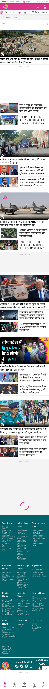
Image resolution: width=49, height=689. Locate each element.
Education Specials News (22, 611)
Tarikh (4, 545)
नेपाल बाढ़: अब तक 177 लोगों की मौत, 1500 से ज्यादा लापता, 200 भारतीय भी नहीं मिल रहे (24, 60)
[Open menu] (1, 12)
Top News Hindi (38, 572)
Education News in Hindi (23, 601)
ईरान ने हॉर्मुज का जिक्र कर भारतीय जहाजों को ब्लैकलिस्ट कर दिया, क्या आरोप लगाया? (32, 108)
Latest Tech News (21, 577)
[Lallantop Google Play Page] (39, 668)
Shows (34, 624)
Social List (6, 543)
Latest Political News (22, 549)
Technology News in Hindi (22, 573)
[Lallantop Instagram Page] (26, 666)
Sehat (4, 546)
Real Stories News (21, 546)
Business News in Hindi (8, 573)
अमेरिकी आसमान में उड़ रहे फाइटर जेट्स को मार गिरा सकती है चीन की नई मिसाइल (33, 233)
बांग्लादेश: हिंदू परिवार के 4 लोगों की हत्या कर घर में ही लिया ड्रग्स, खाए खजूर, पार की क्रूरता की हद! (23, 430)
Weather (35, 628)
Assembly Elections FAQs (7, 614)
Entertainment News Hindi (37, 531)
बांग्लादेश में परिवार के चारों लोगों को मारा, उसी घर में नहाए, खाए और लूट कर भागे (22, 368)
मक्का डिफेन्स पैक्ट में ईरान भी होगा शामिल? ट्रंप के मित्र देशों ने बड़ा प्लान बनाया (33, 440)
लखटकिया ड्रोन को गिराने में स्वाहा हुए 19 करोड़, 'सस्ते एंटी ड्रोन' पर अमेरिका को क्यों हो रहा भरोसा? (32, 315)
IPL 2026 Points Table (37, 601)
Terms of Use (7, 650)
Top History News (21, 543)
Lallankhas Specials (21, 534)
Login (34, 630)
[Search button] (38, 6)
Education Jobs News (22, 607)
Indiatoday (20, 1)
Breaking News (22, 537)
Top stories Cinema (39, 533)
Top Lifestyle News (7, 630)
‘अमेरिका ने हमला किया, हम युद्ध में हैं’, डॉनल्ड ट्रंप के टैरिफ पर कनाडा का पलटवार (33, 451)
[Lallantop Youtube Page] (31, 666)
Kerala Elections (8, 611)
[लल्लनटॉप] (6, 7)
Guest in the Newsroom (6, 533)
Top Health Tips (8, 628)
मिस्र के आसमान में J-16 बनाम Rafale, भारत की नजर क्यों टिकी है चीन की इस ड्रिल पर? (22, 223)
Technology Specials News (22, 583)
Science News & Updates (23, 580)
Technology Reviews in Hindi (23, 586)
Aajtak (12, 1)
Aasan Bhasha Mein (7, 541)
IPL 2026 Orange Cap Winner (38, 606)
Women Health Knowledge (7, 633)
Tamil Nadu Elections (6, 604)
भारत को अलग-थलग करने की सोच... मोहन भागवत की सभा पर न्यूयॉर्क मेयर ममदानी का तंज (32, 182)
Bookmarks (36, 625)
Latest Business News (8, 577)
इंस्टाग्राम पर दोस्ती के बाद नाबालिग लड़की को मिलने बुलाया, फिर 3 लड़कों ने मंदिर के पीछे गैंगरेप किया (32, 119)
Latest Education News (23, 604)
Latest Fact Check (21, 625)
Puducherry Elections (6, 609)
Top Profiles (21, 558)
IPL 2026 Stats (37, 603)
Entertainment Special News (37, 536)
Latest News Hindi (38, 574)
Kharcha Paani (7, 538)
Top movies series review (38, 539)
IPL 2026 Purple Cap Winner (38, 609)
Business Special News (8, 580)
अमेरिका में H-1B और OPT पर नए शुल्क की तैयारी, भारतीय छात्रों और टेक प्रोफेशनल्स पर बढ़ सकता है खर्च (23, 305)
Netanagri (6, 535)
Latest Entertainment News (37, 543)
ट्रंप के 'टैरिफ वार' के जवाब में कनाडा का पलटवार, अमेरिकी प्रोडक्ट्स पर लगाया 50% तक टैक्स (31, 170)
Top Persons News (21, 556)
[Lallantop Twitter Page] (21, 666)
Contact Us (6, 651)
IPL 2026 (35, 597)
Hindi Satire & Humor (22, 531)
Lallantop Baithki (8, 537)
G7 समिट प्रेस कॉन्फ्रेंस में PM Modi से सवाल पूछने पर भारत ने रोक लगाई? (32, 326)
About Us (5, 646)
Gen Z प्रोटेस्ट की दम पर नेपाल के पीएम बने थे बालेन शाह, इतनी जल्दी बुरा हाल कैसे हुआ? (32, 389)
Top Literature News (22, 552)
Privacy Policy (7, 648)
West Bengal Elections (7, 601)
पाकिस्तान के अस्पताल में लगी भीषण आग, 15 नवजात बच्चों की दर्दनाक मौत (23, 161)
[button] (45, 7)
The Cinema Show (6, 549)
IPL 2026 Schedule (39, 598)
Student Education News (23, 614)
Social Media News (39, 576)
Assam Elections (8, 607)
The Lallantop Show (7, 528)
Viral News (21, 559)
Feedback (5, 653)
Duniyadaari (6, 530)
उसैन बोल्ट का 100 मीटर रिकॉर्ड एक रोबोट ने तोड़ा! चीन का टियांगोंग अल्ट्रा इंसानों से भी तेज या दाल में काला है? (32, 377)
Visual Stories (37, 627)
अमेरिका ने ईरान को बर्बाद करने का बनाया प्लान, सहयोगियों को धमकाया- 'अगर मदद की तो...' (32, 244)
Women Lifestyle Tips (8, 637)
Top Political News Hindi (21, 539)
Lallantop (5, 1)
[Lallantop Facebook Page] (17, 666)
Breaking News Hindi (37, 570)
